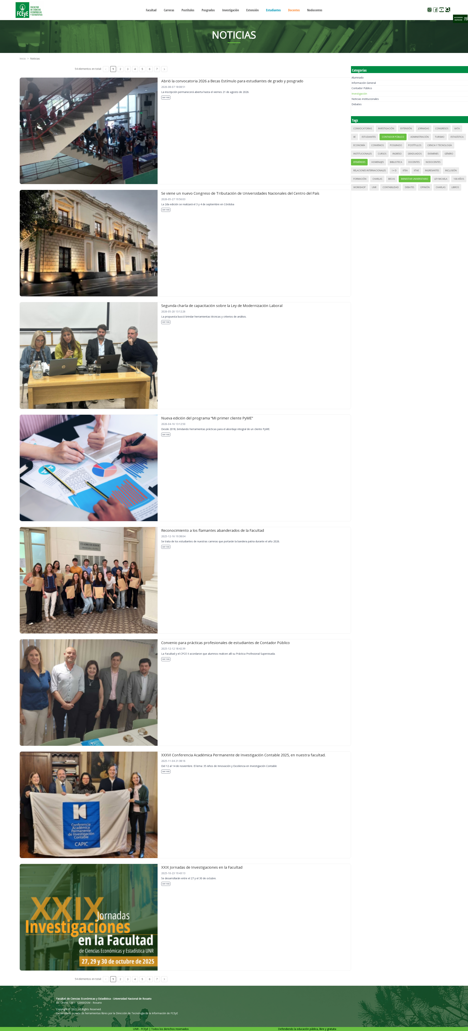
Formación (359, 178)
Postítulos (414, 145)
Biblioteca (396, 162)
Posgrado (396, 145)
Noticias (35, 58)
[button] (460, 19)
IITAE (416, 170)
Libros (455, 187)
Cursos (382, 153)
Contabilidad (391, 187)
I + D (394, 170)
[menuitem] (151, 10)
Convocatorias (362, 128)
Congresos (441, 128)
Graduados (415, 153)
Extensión (406, 128)
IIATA (457, 128)
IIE (354, 136)
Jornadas (423, 128)
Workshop (359, 187)
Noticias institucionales (365, 99)
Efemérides (359, 162)
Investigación (359, 93)
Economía (359, 145)
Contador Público (362, 88)
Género (449, 153)
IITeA (405, 170)
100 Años (459, 178)
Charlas (377, 178)
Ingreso (397, 153)
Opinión (425, 187)
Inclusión (451, 170)
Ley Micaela (440, 178)
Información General (364, 83)
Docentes (414, 162)
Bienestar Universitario (414, 178)
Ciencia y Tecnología (439, 145)
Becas (391, 178)
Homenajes (377, 162)
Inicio (23, 58)
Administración (419, 136)
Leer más (165, 97)
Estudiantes (369, 136)
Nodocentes (433, 162)
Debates (357, 104)
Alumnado (358, 77)
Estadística (457, 136)
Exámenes (433, 153)
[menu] (234, 10)
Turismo (439, 136)
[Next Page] (164, 69)
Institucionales (362, 153)
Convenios (377, 145)
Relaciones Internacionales (369, 170)
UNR (374, 187)
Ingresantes (432, 170)
